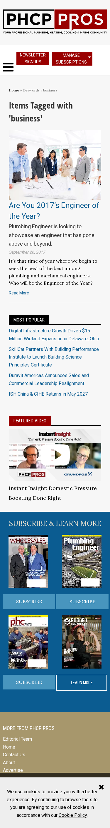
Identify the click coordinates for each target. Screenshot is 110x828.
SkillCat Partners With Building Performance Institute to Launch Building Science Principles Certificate (54, 357)
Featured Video (29, 421)
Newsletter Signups (33, 58)
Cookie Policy (73, 815)
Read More (19, 293)
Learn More (82, 682)
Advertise (13, 770)
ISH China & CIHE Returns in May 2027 (48, 394)
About (9, 762)
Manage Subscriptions (71, 58)
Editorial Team (17, 739)
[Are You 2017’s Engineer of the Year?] (55, 165)
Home (14, 90)
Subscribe (29, 601)
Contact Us (14, 754)
